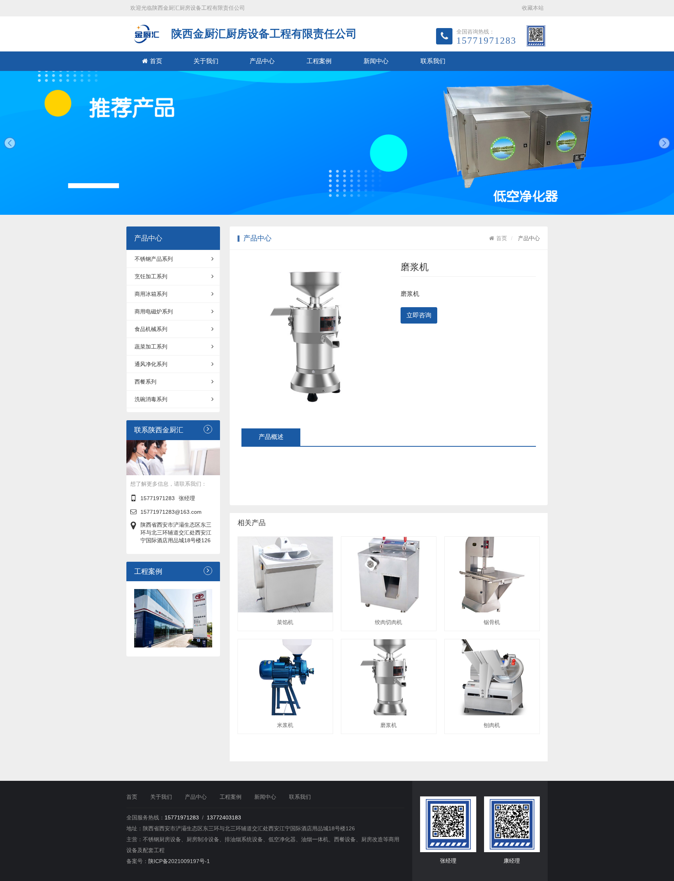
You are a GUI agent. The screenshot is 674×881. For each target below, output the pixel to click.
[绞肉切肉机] (388, 574)
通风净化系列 (151, 364)
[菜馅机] (285, 574)
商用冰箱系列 (151, 294)
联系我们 (432, 61)
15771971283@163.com (171, 512)
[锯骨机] (492, 574)
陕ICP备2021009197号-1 (179, 861)
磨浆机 (388, 725)
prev (10, 143)
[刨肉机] (492, 677)
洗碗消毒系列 (151, 399)
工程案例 (319, 61)
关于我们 (205, 61)
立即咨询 (418, 315)
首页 (156, 61)
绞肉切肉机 (388, 622)
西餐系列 (145, 382)
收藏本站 (533, 8)
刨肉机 (492, 725)
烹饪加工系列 (151, 276)
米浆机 (285, 725)
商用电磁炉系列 (154, 311)
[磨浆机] (388, 677)
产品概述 (271, 436)
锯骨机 (492, 622)
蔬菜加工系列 (151, 346)
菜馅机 (285, 622)
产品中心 (262, 61)
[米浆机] (285, 677)
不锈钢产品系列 (154, 259)
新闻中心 (376, 61)
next (664, 143)
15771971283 (157, 498)
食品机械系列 (151, 329)
